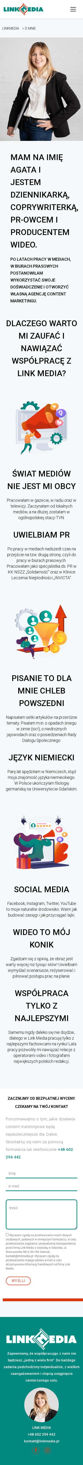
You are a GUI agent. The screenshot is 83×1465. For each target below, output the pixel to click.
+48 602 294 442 (41, 1434)
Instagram (47, 1452)
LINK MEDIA (41, 1428)
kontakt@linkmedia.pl (41, 1441)
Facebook (36, 1452)
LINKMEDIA (10, 28)
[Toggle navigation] (73, 9)
